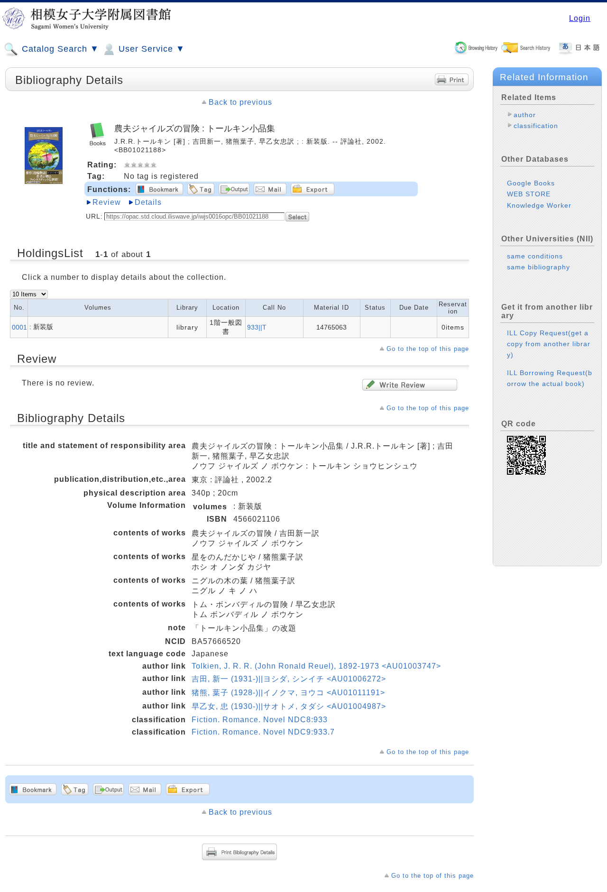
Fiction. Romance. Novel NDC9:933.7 (263, 732)
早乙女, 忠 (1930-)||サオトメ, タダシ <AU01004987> (289, 706)
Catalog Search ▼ (59, 49)
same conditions (535, 256)
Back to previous (240, 102)
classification (536, 125)
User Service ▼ (150, 49)
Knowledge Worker (539, 205)
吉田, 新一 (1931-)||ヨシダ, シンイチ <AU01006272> (289, 679)
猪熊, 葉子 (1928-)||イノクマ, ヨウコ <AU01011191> (288, 693)
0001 (19, 327)
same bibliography (538, 267)
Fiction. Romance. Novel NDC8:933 (260, 720)
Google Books (531, 183)
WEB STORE (529, 194)
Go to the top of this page (427, 348)
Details (148, 202)
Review (106, 202)
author (525, 115)
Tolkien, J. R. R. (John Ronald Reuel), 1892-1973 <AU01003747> (316, 666)
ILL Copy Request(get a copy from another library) (548, 344)
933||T (257, 327)
